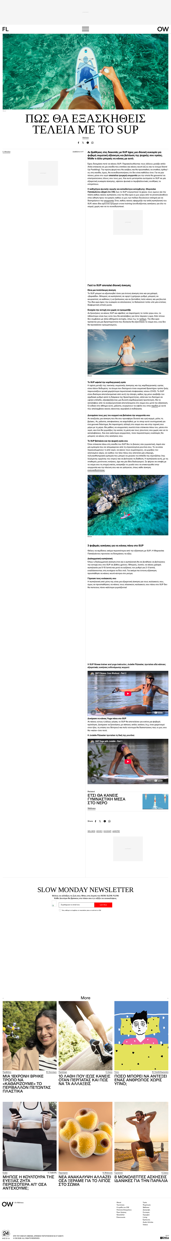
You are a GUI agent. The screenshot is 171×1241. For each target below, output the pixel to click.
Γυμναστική (118, 1173)
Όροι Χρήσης (121, 1212)
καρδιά (154, 406)
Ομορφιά (146, 1215)
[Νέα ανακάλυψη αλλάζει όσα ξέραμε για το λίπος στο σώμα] (86, 1136)
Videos (145, 1225)
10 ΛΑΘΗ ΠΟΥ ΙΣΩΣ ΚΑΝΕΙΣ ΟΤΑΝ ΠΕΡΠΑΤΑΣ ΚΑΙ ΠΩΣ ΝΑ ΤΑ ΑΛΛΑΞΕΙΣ (84, 1080)
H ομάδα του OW (123, 1207)
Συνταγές (146, 1212)
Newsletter (121, 1215)
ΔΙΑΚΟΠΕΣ (116, 831)
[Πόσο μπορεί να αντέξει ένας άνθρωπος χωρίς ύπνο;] (141, 1035)
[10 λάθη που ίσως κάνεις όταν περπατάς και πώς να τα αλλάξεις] (86, 1035)
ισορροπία (109, 201)
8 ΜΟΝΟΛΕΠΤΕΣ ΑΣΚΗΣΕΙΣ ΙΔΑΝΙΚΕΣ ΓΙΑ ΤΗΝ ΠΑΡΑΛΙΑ (141, 1179)
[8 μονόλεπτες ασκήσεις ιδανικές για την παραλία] (141, 1136)
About (119, 1202)
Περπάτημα (63, 1072)
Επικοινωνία (121, 1217)
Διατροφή (146, 1210)
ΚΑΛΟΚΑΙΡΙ (107, 831)
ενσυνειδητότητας (96, 470)
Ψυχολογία (147, 1205)
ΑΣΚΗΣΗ (99, 831)
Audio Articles (148, 1222)
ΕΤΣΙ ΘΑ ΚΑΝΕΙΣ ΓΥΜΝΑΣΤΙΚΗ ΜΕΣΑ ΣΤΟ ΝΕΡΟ (106, 799)
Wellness (85, 137)
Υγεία (145, 1202)
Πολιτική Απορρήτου (124, 1210)
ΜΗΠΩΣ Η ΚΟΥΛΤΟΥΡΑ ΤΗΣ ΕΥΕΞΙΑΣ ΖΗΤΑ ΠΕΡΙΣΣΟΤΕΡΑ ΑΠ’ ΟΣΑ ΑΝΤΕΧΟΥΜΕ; (28, 1183)
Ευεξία (5, 1173)
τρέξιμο (142, 319)
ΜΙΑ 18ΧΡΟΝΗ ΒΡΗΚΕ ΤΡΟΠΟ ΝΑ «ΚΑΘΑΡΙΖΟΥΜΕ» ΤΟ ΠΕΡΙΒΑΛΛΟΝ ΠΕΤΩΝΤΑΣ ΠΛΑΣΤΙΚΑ (27, 1084)
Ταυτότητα (120, 1205)
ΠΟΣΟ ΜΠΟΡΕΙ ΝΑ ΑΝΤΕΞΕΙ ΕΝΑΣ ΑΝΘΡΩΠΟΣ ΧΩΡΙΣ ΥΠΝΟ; (140, 1080)
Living (145, 1217)
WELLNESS (91, 831)
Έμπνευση (146, 1220)
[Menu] (85, 29)
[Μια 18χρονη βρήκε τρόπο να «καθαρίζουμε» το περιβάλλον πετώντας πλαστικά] (30, 1035)
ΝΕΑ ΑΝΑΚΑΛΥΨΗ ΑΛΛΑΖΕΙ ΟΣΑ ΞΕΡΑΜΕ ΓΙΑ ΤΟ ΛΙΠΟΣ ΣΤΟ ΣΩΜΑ (85, 1181)
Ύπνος (116, 1072)
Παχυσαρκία (63, 1173)
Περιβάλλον (7, 1072)
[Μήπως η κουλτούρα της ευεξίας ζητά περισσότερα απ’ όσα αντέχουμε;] (30, 1136)
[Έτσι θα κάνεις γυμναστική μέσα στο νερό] (155, 801)
